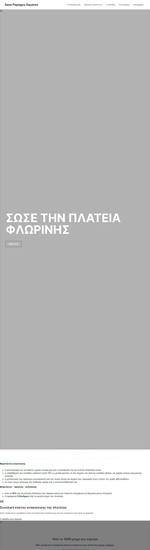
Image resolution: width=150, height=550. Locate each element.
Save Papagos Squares (21, 4)
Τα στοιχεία (124, 5)
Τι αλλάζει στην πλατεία (11, 519)
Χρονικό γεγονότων (93, 5)
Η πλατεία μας (74, 5)
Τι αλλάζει (110, 5)
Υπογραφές (138, 5)
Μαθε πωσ (13, 244)
